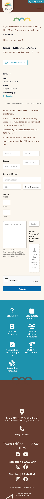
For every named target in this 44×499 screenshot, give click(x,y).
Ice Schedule (8, 96)
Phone (6, 161)
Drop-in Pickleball (33, 103)
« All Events (9, 34)
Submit (22, 288)
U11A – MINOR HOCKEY (15, 103)
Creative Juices (23, 495)
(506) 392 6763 (37, 1)
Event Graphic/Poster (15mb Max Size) (34, 236)
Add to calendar (15, 62)
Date (5, 207)
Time (5, 216)
